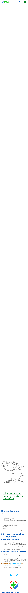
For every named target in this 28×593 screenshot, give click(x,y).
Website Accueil (6, 565)
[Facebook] (13, 2)
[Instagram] (15, 2)
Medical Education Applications (11, 592)
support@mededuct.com (11, 570)
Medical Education (15, 563)
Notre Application (19, 565)
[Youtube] (17, 2)
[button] (19, 2)
